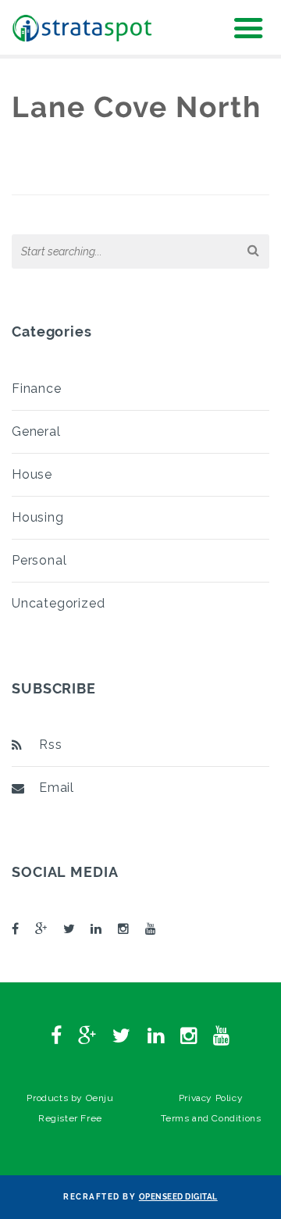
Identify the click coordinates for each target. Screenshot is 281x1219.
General (36, 431)
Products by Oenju (70, 1097)
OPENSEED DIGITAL (178, 1196)
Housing (38, 517)
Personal (39, 560)
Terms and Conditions (211, 1118)
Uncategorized (58, 603)
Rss (50, 744)
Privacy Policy (211, 1097)
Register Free (70, 1118)
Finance (37, 388)
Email (56, 787)
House (32, 474)
